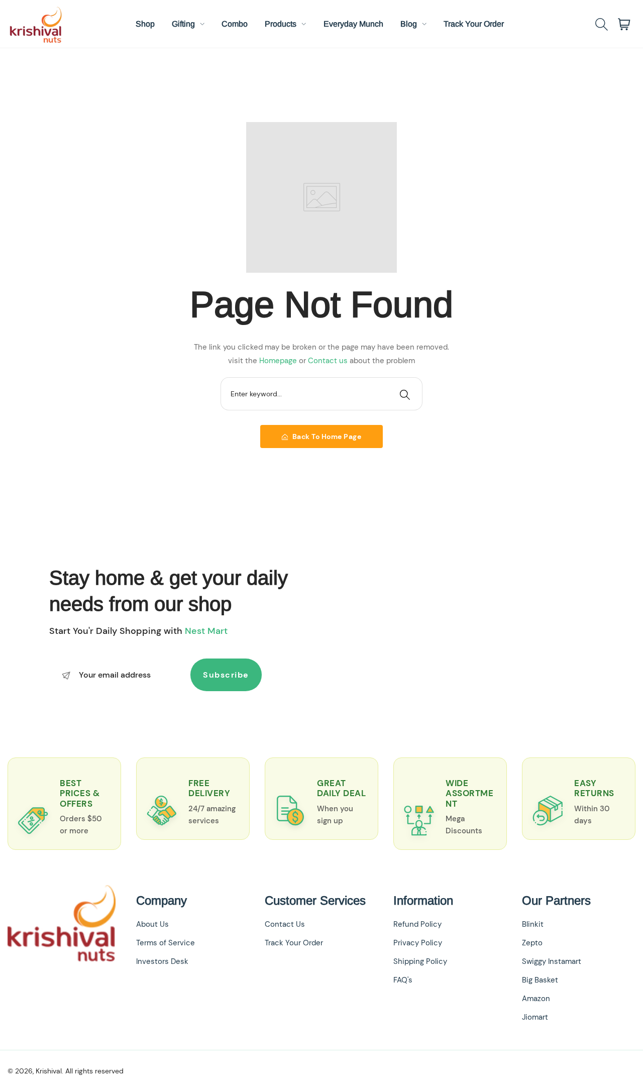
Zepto (532, 943)
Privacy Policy (417, 943)
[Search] (405, 394)
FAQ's (402, 980)
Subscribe (226, 675)
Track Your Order (294, 943)
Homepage (279, 361)
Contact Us (285, 924)
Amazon (536, 999)
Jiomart (535, 1017)
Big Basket (540, 980)
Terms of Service (165, 943)
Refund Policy (417, 924)
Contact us (329, 361)
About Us (152, 924)
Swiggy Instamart (551, 961)
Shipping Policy (420, 961)
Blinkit (533, 924)
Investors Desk (162, 961)
